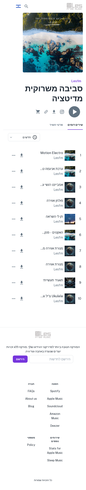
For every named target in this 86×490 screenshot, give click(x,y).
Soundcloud (55, 406)
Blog (31, 406)
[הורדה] (54, 112)
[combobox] (24, 137)
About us (31, 398)
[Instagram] (45, 372)
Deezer (55, 425)
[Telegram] (40, 372)
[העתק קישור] (46, 112)
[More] (14, 155)
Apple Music (55, 398)
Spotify (55, 391)
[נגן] (74, 111)
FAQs (31, 391)
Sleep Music (55, 460)
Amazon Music (55, 416)
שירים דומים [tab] (75, 124)
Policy (31, 444)
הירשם (20, 359)
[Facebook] (50, 372)
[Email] (35, 372)
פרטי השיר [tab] (56, 124)
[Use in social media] (62, 112)
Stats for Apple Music (55, 450)
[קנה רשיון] (38, 112)
